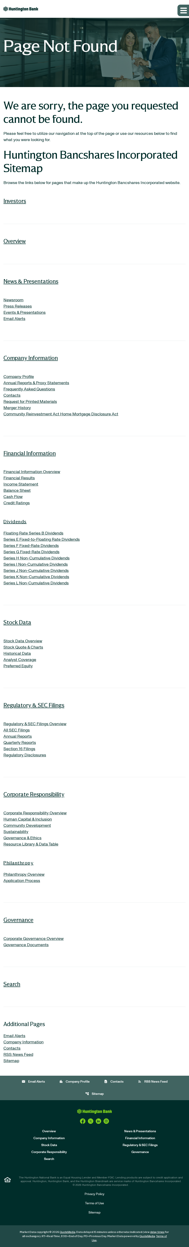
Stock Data (17, 622)
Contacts (12, 395)
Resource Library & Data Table (30, 844)
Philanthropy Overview (23, 875)
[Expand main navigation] (183, 10)
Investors (14, 200)
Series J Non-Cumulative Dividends (36, 571)
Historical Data (17, 654)
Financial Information (29, 453)
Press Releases (17, 306)
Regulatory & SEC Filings (33, 705)
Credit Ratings (16, 503)
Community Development (27, 826)
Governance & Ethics (22, 838)
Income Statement (20, 484)
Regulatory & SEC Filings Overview (34, 724)
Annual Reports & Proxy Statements (36, 383)
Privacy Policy (94, 1194)
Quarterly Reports (19, 743)
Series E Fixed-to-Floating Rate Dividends (41, 539)
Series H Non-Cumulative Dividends (36, 558)
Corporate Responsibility (33, 794)
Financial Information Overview (31, 472)
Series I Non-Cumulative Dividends (35, 564)
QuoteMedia (67, 1232)
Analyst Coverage (19, 660)
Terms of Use (94, 1203)
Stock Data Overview (22, 641)
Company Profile (18, 377)
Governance (18, 919)
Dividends (15, 521)
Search (11, 984)
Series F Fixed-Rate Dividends (31, 546)
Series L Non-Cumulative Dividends (36, 583)
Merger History (17, 408)
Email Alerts (14, 319)
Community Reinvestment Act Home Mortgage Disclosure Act (60, 414)
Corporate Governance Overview (33, 939)
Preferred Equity (18, 666)
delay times (157, 1232)
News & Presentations (30, 281)
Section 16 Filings (19, 749)
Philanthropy (18, 862)
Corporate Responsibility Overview (35, 813)
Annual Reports (17, 736)
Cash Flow (13, 497)
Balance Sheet (17, 491)
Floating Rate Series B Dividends (33, 533)
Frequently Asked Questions (29, 389)
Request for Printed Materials (30, 402)
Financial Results (19, 478)
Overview (14, 241)
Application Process (21, 881)
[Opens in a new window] (83, 1121)
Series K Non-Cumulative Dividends (36, 577)
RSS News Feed (18, 1055)
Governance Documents (26, 945)
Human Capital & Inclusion (27, 819)
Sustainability (15, 832)
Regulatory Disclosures (24, 755)
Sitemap (11, 1061)
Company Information (30, 357)
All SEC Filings (16, 730)
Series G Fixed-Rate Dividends (31, 552)
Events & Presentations (24, 313)
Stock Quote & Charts (23, 647)
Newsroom (13, 300)
